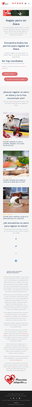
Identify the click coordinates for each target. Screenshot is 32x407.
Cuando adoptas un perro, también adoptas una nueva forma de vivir (13, 143)
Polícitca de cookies (21, 395)
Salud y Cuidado (7, 178)
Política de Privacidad (11, 395)
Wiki (26, 365)
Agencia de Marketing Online (14, 400)
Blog (15, 101)
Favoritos (8, 316)
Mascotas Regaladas (16, 360)
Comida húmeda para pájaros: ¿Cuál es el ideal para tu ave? (14, 181)
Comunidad (6, 139)
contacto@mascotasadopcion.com (16, 404)
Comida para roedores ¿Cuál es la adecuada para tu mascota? (15, 217)
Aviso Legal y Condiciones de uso (16, 394)
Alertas (23, 316)
